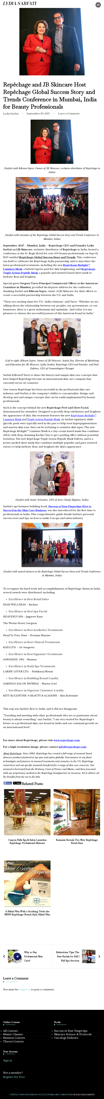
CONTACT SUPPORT (19, 1095)
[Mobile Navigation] (98, 5)
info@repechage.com (72, 747)
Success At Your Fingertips (70, 1030)
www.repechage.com (66, 740)
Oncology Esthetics (66, 1037)
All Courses (10, 1030)
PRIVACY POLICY (38, 1095)
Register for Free (14, 1077)
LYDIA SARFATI (19, 3)
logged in (24, 989)
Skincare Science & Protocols (73, 1034)
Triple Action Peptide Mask (43, 419)
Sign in (7, 1060)
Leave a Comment (68, 113)
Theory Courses (13, 1041)
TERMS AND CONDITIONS (59, 1095)
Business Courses (14, 1037)
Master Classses (13, 1034)
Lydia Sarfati (11, 113)
